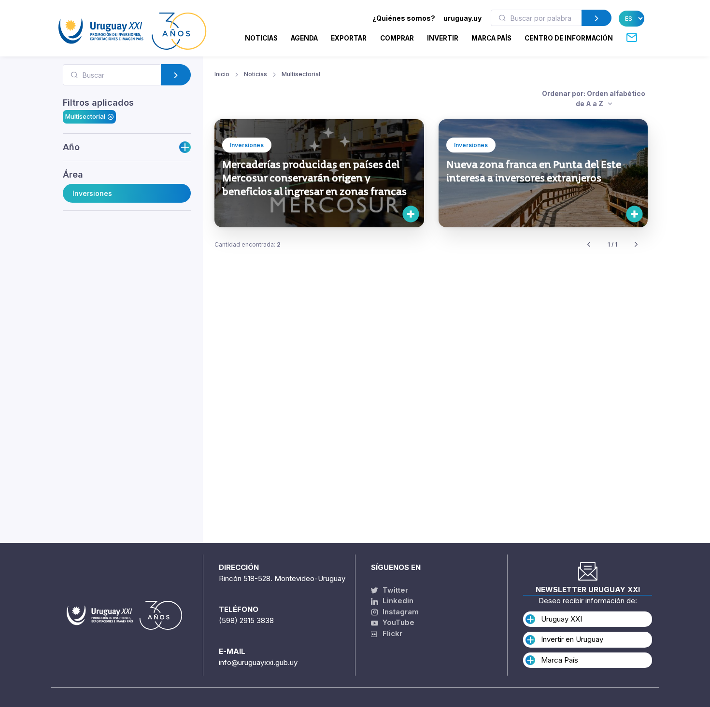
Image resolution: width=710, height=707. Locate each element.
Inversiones (92, 193)
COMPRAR (397, 38)
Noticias (261, 38)
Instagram (400, 611)
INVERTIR (442, 38)
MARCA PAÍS (491, 38)
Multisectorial (85, 116)
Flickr (389, 633)
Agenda (304, 38)
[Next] (636, 244)
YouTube (397, 622)
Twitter (394, 590)
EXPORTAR (349, 38)
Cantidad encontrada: (247, 244)
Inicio (221, 74)
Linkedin (397, 600)
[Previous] (588, 244)
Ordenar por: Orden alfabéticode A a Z (593, 98)
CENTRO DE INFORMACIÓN (569, 38)
